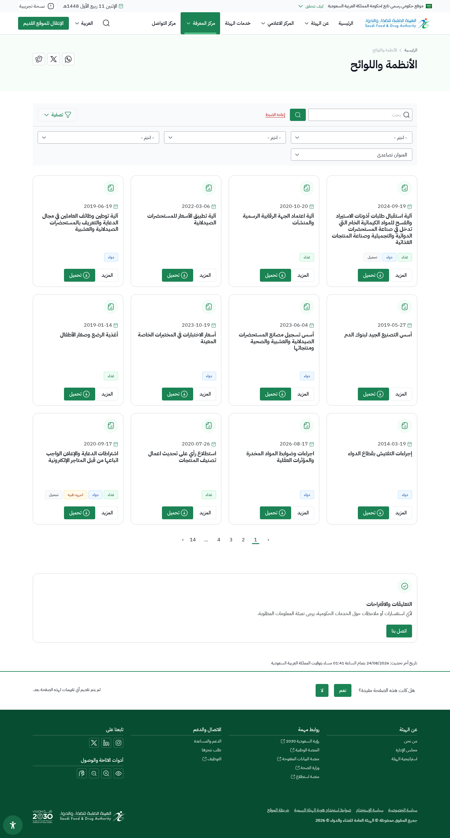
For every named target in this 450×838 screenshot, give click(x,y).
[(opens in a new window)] (68, 59)
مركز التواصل (164, 23)
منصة (307, 776)
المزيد (401, 275)
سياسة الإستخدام (369, 810)
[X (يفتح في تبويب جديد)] (94, 743)
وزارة (310, 768)
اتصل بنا (399, 631)
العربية (87, 23)
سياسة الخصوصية (402, 810)
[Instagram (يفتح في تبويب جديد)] (118, 743)
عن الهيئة (320, 23)
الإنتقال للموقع (43, 23)
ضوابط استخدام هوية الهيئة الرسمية (322, 810)
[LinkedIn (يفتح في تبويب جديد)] (106, 743)
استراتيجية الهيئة (404, 759)
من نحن (410, 741)
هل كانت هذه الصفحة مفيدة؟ (387, 690)
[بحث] (298, 115)
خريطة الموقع (278, 810)
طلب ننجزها (211, 750)
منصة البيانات (300, 759)
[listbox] (351, 137)
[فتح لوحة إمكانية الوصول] (13, 825)
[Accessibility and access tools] (82, 773)
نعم (342, 690)
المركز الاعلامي (281, 23)
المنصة (307, 750)
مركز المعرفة (204, 23)
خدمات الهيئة (237, 23)
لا (322, 690)
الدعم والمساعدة (207, 741)
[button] (57, 114)
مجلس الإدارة (406, 750)
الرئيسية (346, 23)
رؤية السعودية (302, 741)
